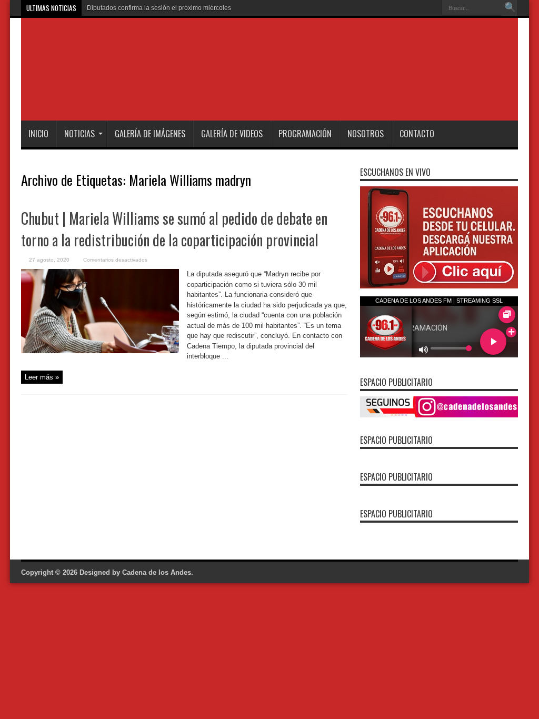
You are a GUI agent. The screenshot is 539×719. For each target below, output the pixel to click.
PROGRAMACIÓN (305, 133)
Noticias (79, 133)
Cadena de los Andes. (157, 572)
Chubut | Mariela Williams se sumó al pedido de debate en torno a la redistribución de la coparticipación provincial (174, 229)
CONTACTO (417, 133)
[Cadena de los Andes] (169, 94)
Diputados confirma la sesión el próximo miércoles (159, 8)
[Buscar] (510, 8)
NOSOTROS (365, 133)
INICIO (38, 133)
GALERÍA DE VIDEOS (232, 133)
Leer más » (42, 377)
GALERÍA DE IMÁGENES (150, 133)
